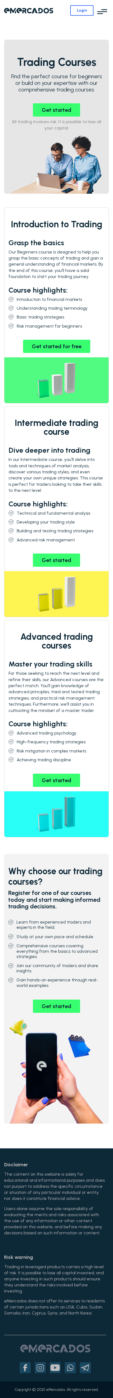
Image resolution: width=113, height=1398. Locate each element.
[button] (102, 12)
